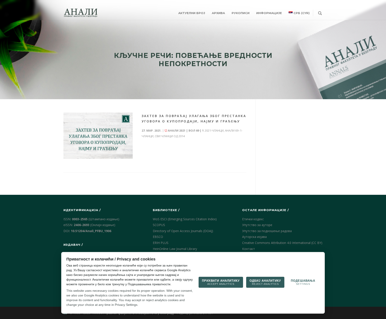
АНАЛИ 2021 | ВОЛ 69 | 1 (185, 130)
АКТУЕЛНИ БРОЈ (191, 13)
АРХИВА (218, 13)
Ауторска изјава (254, 237)
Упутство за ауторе (257, 225)
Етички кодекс (253, 219)
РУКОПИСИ (241, 13)
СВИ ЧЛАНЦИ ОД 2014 (170, 136)
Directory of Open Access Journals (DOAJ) (183, 231)
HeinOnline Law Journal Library (175, 249)
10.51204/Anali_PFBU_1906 (91, 231)
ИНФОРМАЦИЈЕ (269, 13)
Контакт (248, 249)
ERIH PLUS (160, 243)
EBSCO (158, 237)
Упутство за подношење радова (267, 231)
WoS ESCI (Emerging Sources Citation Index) (185, 219)
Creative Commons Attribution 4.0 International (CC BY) (282, 243)
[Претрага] (320, 13)
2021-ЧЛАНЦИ (214, 130)
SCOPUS (159, 225)
